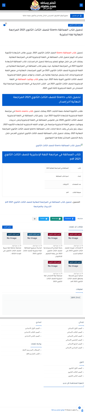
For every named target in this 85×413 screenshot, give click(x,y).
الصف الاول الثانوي (75, 368)
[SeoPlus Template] (82, 410)
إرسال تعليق (75, 297)
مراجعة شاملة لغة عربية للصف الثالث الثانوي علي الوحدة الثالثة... (12, 251)
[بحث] (3, 5)
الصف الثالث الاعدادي (32, 332)
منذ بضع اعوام (77, 245)
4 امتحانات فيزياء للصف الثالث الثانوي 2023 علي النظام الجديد (74, 251)
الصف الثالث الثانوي (75, 25)
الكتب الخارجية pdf (33, 354)
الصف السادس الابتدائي (74, 348)
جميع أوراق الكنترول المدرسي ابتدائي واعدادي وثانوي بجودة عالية (45, 16)
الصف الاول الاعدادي (32, 328)
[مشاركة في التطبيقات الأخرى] (34, 219)
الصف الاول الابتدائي (75, 328)
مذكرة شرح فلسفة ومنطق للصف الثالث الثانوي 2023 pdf (75, 278)
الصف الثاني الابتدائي (74, 336)
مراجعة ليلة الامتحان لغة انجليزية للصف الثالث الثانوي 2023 (53, 278)
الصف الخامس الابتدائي (74, 340)
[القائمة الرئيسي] (81, 5)
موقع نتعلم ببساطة (58, 410)
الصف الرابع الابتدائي (75, 344)
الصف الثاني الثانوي (75, 376)
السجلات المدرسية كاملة (31, 350)
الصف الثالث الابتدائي (74, 332)
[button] (69, 219)
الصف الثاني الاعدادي (32, 336)
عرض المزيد (7, 227)
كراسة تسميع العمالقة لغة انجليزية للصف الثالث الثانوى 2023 (32, 251)
